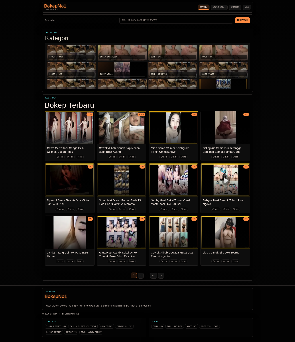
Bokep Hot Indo (174, 326)
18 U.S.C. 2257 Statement (83, 326)
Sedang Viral (219, 7)
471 (153, 275)
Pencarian (50, 20)
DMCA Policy (106, 326)
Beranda (203, 7)
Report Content (53, 332)
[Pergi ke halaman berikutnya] (161, 276)
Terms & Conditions (56, 326)
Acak (247, 7)
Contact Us (71, 332)
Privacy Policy (124, 326)
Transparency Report (91, 332)
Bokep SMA (158, 326)
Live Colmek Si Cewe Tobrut (221, 252)
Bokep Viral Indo (209, 326)
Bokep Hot (191, 326)
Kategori (235, 7)
